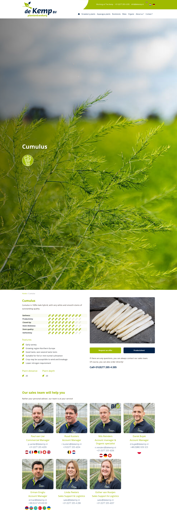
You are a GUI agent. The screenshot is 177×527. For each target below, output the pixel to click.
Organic (131, 14)
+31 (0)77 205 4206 (105, 450)
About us (139, 14)
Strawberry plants (88, 14)
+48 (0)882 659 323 (139, 447)
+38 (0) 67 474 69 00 (38, 503)
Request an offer (105, 350)
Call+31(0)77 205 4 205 (103, 367)
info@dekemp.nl (137, 4)
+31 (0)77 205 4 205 (122, 4)
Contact (149, 14)
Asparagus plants (103, 14)
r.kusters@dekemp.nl (72, 444)
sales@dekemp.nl (71, 500)
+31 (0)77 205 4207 (105, 503)
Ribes (124, 14)
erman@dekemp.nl (38, 500)
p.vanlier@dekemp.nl (38, 444)
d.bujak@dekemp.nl (139, 444)
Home (24, 293)
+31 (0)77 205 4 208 (72, 503)
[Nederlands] (150, 5)
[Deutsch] (154, 5)
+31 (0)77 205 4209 (38, 447)
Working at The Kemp (104, 4)
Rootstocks (116, 14)
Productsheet (139, 350)
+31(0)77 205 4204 (71, 447)
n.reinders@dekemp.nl (105, 447)
